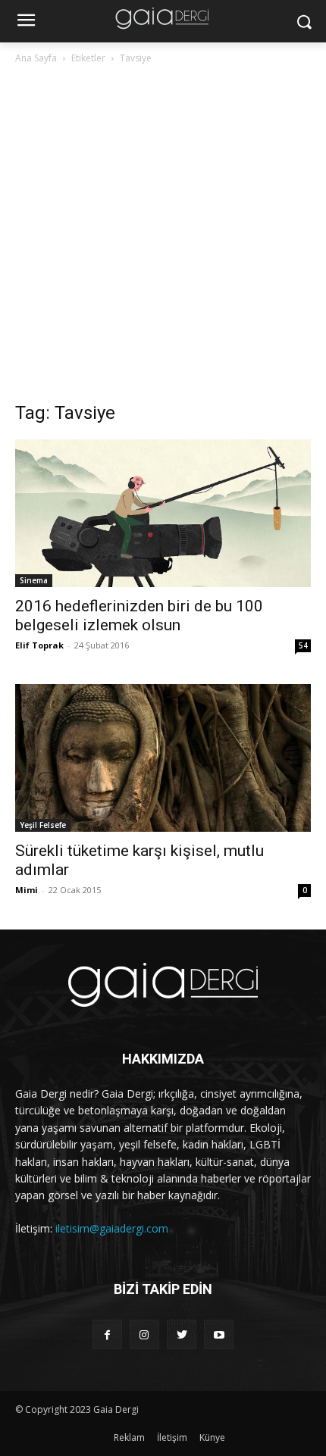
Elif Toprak (39, 645)
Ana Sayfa (36, 58)
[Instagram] (144, 1334)
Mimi (26, 889)
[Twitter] (181, 1334)
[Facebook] (107, 1334)
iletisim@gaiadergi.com (111, 1228)
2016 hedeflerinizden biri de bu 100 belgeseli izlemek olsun (139, 615)
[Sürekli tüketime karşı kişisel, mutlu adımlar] (163, 758)
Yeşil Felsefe (43, 825)
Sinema (34, 580)
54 (303, 645)
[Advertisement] (163, 237)
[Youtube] (219, 1334)
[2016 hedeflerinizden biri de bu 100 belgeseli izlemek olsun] (163, 513)
